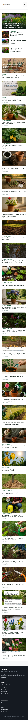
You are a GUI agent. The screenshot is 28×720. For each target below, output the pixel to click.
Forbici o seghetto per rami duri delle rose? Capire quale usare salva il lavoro (13, 585)
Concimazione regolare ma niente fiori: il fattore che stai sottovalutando (12, 377)
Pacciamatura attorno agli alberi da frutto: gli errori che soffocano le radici (13, 492)
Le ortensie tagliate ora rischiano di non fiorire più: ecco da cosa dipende (14, 307)
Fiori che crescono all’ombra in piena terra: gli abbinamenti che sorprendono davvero (13, 330)
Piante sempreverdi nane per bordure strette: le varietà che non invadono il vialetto (13, 99)
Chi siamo (3, 702)
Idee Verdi (3, 689)
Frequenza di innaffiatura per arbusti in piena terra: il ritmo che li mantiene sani (13, 423)
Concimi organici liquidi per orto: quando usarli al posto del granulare (12, 539)
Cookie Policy (4, 711)
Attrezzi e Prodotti (5, 684)
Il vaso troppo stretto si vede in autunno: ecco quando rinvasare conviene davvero (14, 169)
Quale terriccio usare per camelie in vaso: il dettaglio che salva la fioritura (13, 400)
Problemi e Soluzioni (6, 696)
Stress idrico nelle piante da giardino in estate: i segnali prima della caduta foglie (14, 354)
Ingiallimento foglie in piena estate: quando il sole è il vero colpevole (13, 469)
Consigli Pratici (4, 687)
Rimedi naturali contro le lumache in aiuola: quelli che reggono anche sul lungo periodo (13, 284)
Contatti (3, 707)
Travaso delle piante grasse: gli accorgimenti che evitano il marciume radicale (13, 446)
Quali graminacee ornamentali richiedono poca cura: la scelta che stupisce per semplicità (12, 609)
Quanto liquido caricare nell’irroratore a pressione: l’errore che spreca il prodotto (12, 515)
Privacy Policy (4, 709)
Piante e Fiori (4, 691)
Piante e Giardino (5, 693)
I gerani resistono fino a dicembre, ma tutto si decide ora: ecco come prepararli (14, 215)
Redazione (3, 705)
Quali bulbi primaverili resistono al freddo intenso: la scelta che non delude (12, 633)
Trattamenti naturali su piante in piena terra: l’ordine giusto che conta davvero (13, 562)
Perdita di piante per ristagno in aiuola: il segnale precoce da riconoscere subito (12, 261)
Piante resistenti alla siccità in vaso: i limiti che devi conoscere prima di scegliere (14, 76)
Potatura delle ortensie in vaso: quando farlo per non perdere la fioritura (13, 656)
